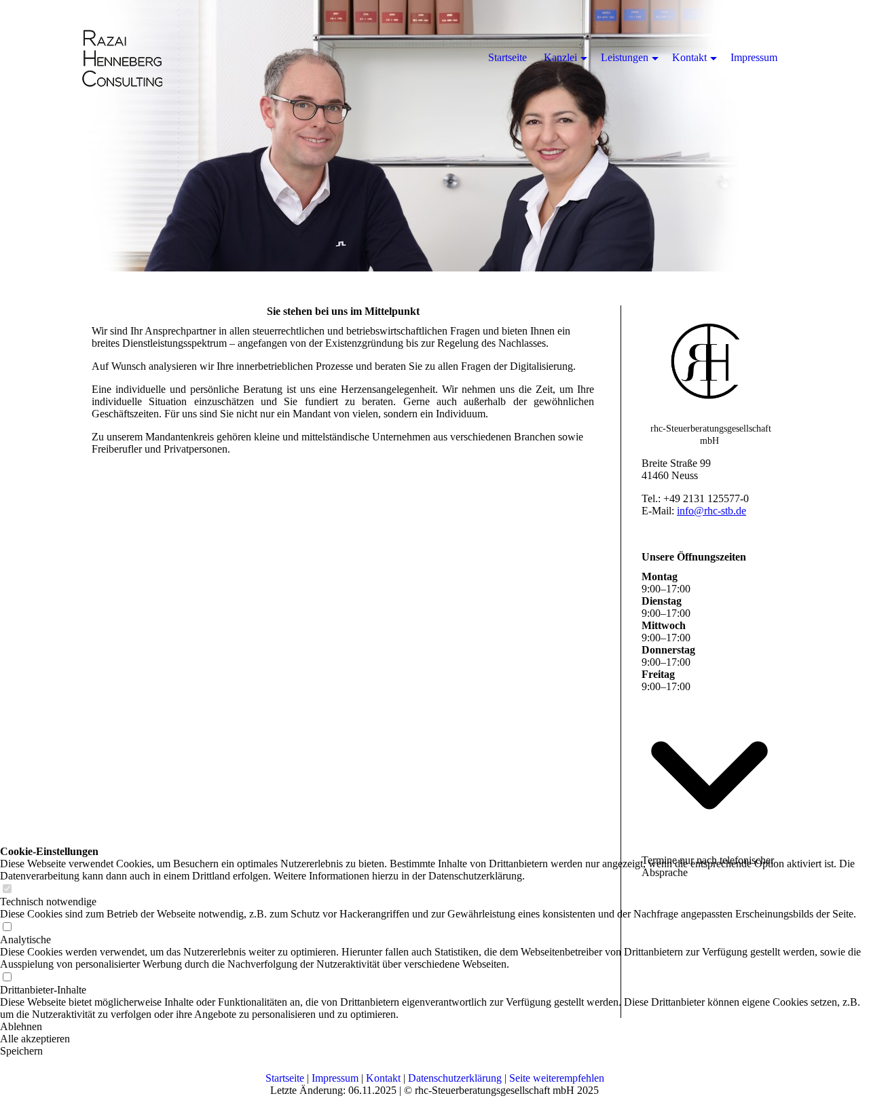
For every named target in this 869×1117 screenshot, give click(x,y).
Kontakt (383, 1078)
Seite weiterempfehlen (556, 1078)
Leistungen (624, 57)
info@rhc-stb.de (711, 510)
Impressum (335, 1078)
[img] (434, 135)
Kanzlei (560, 57)
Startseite (284, 1078)
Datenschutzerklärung (455, 1078)
